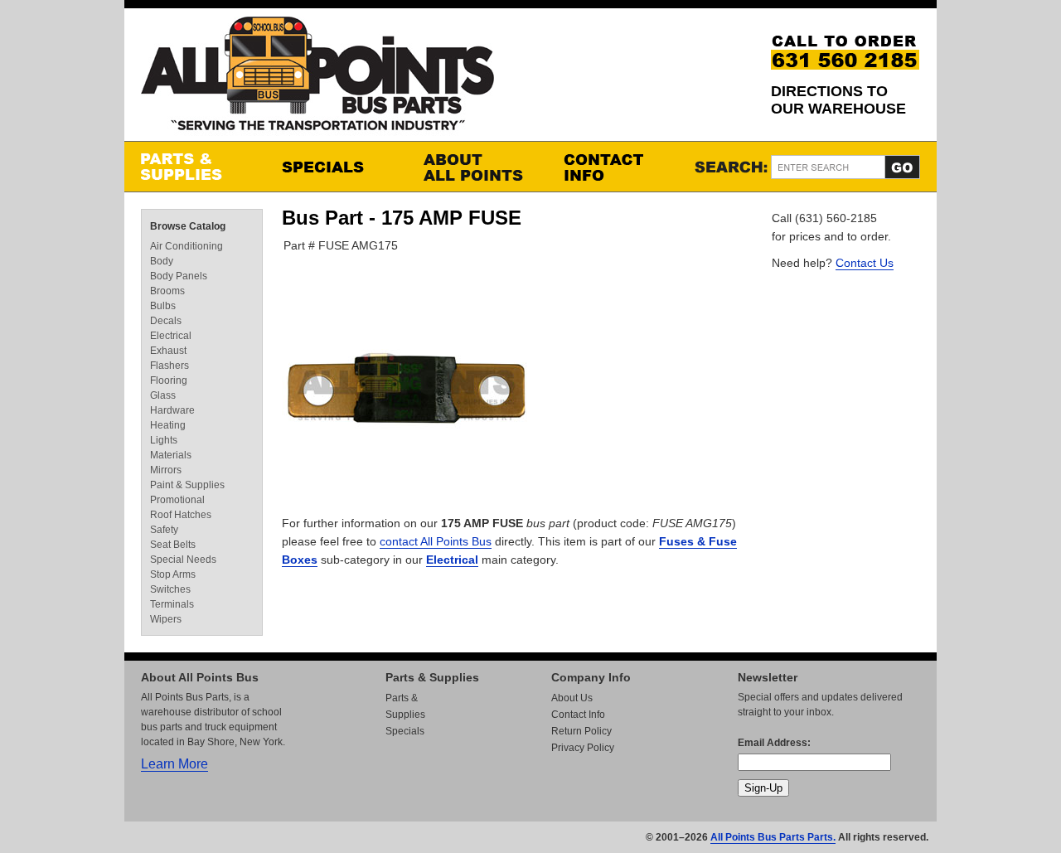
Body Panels (178, 276)
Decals (166, 321)
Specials (336, 166)
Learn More (174, 764)
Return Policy (581, 731)
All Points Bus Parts (317, 78)
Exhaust (168, 350)
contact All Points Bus (436, 541)
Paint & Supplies (187, 485)
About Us (572, 698)
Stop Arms (173, 574)
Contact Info (617, 166)
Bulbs (163, 306)
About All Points (476, 166)
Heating (168, 425)
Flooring (168, 380)
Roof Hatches (180, 515)
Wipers (166, 619)
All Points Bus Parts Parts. (773, 837)
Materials (170, 455)
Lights (163, 440)
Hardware (172, 410)
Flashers (169, 365)
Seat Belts (173, 544)
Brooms (167, 291)
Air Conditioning (186, 246)
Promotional (177, 500)
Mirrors (166, 470)
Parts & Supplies (195, 166)
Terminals (172, 604)
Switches (170, 589)
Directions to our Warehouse (838, 100)
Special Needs (183, 559)
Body (161, 261)
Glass (163, 395)
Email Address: (774, 743)
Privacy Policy (582, 748)
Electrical (452, 559)
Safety (164, 530)
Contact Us (865, 262)
